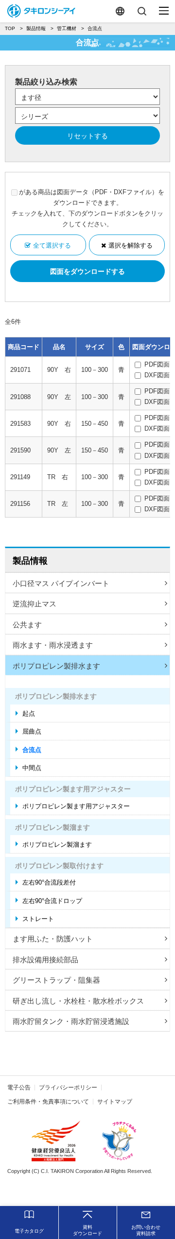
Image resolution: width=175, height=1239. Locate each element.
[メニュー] (164, 11)
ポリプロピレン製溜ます (57, 844)
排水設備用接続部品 (45, 959)
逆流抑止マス (34, 604)
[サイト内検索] (142, 11)
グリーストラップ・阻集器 (56, 980)
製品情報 (30, 561)
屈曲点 (31, 731)
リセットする (87, 136)
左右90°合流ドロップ (52, 900)
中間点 (31, 767)
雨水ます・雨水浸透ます (53, 645)
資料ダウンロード (87, 1230)
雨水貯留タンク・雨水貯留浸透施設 (71, 1021)
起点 (28, 713)
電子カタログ (29, 1231)
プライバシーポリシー (68, 1087)
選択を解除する (130, 245)
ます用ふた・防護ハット (53, 939)
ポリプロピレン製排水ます (56, 666)
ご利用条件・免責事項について (48, 1101)
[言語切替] (120, 11)
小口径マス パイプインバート (61, 583)
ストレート (38, 918)
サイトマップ (114, 1101)
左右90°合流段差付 (49, 882)
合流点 (31, 749)
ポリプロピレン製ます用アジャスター (76, 806)
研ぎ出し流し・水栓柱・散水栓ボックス (78, 1001)
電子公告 (19, 1087)
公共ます (27, 624)
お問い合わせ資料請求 (145, 1230)
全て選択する (52, 245)
